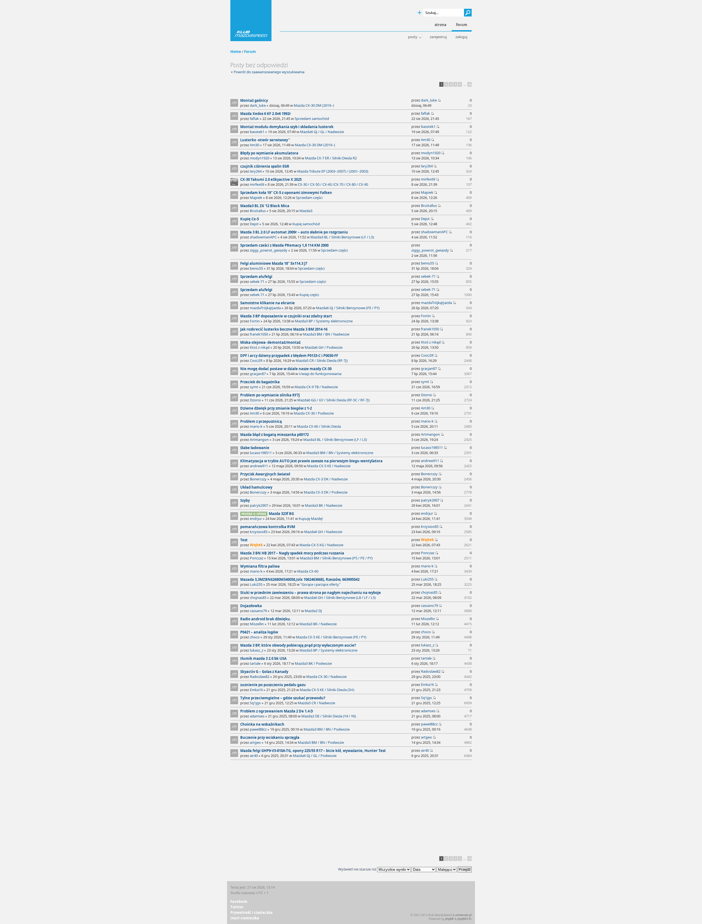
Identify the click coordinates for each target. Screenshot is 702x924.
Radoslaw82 (259, 676)
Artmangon (259, 439)
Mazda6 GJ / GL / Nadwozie (322, 131)
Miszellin (257, 623)
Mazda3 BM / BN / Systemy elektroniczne (339, 452)
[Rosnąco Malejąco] (454, 869)
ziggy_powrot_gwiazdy (268, 250)
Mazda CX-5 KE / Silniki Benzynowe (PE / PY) (331, 637)
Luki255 (256, 584)
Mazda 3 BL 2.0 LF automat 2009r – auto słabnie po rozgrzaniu (294, 232)
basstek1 (257, 131)
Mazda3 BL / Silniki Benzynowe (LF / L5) (342, 237)
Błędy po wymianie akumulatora (269, 153)
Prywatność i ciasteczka (251, 912)
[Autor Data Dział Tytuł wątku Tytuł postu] (424, 869)
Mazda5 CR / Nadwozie (316, 702)
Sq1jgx (255, 702)
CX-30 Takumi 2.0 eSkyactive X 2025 (271, 179)
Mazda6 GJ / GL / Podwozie (314, 755)
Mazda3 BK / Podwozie (313, 663)
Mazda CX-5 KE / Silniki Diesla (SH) (327, 689)
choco (255, 637)
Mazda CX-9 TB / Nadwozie (316, 386)
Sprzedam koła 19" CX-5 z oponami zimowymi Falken (286, 192)
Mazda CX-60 (307, 571)
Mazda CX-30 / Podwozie (314, 413)
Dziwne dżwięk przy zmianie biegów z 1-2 (276, 408)
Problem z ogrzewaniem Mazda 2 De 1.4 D (276, 711)
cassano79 (258, 610)
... (464, 84)
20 (469, 84)
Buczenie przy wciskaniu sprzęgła (269, 737)
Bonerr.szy (258, 479)
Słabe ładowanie (254, 447)
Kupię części (309, 294)
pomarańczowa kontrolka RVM (267, 526)
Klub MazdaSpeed (250, 20)
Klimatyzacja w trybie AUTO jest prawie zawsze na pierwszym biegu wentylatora (311, 460)
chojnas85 (258, 597)
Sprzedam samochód (312, 118)
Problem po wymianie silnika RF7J (270, 395)
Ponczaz (256, 558)
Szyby (245, 500)
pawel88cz (258, 729)
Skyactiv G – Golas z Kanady (264, 671)
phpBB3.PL (464, 919)
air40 (254, 755)
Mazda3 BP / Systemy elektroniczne (324, 321)
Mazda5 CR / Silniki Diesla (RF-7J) (322, 360)
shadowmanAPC (263, 237)
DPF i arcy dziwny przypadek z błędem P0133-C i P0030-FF (289, 355)
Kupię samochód (306, 223)
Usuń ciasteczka (244, 917)
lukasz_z (256, 650)
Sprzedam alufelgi (256, 276)
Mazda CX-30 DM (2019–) (314, 105)
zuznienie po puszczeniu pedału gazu (273, 684)
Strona (440, 24)
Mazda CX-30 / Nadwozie (326, 676)
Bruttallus (258, 210)
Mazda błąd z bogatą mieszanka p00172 (274, 434)
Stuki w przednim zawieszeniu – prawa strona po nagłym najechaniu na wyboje (310, 592)
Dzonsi (255, 400)
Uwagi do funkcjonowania (320, 373)
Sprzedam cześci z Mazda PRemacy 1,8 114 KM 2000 (284, 245)
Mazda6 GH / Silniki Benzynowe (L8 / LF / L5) (340, 597)
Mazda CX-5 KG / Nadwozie (321, 544)
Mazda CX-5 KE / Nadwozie (328, 465)
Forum (250, 51)
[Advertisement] (351, 807)
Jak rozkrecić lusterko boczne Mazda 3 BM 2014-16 (283, 329)
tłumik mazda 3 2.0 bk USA (263, 658)
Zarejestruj (438, 37)
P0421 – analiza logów (259, 632)
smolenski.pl (463, 915)
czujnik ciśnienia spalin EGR (264, 166)
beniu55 (256, 268)
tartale (255, 663)
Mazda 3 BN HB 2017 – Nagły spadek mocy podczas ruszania (292, 553)
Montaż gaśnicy (254, 100)
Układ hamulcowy (256, 487)
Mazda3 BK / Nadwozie (323, 505)
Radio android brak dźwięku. (265, 618)
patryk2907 (259, 505)
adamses (257, 716)
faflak (254, 118)
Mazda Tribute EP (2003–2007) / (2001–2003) (332, 171)
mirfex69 (257, 184)
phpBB (449, 919)
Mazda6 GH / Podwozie (323, 347)
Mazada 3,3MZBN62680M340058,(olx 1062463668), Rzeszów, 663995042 (300, 579)
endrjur (256, 518)
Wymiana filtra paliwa (260, 566)
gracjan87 (258, 373)
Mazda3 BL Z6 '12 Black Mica (264, 205)
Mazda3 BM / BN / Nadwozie (326, 334)
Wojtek (256, 544)
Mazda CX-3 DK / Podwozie (325, 492)
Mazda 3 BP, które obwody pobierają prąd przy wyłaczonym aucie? (298, 645)
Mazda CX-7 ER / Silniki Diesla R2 (331, 158)
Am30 (254, 144)
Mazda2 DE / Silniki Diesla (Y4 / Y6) (328, 716)
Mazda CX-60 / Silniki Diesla (319, 426)
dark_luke (258, 105)
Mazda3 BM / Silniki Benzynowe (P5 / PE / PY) (336, 558)
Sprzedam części (309, 197)
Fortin (255, 321)
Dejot (254, 223)
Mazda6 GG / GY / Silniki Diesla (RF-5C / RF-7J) (333, 400)
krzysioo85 (258, 531)
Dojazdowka (251, 605)
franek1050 (259, 334)
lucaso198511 (261, 452)
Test (244, 539)
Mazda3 (305, 210)
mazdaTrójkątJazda (265, 307)
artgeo (255, 742)
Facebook (238, 901)
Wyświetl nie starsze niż (357, 869)
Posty (412, 37)
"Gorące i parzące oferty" (320, 584)
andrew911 (259, 465)
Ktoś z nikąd (260, 347)
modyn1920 (259, 158)
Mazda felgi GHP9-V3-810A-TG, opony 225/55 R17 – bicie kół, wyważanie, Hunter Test (313, 750)
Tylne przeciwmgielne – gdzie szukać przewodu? (282, 697)
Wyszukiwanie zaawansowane (419, 12)
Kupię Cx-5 (249, 218)
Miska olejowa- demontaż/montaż (270, 342)
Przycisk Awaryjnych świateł (265, 474)
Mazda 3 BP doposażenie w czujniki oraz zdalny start (286, 316)
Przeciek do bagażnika (260, 381)
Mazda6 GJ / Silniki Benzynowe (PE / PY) (348, 307)
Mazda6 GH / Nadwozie (323, 531)
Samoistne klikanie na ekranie (267, 302)
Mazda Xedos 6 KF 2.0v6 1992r (265, 113)
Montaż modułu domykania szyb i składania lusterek (286, 126)
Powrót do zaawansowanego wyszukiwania (269, 71)
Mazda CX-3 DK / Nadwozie (326, 479)
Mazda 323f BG (281, 513)
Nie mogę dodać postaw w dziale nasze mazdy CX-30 (286, 368)
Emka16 (256, 689)
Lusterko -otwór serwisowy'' (265, 139)
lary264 (256, 171)
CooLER (256, 360)
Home (235, 51)
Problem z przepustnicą (261, 421)
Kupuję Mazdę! (311, 518)
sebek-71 (257, 281)
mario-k (256, 426)
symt (254, 386)
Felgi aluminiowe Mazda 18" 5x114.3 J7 (273, 263)
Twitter (237, 907)
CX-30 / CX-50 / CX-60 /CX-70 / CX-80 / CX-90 (333, 184)
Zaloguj (461, 37)
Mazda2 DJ (313, 610)
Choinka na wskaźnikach (262, 724)
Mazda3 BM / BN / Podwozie (327, 729)
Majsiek (256, 197)
